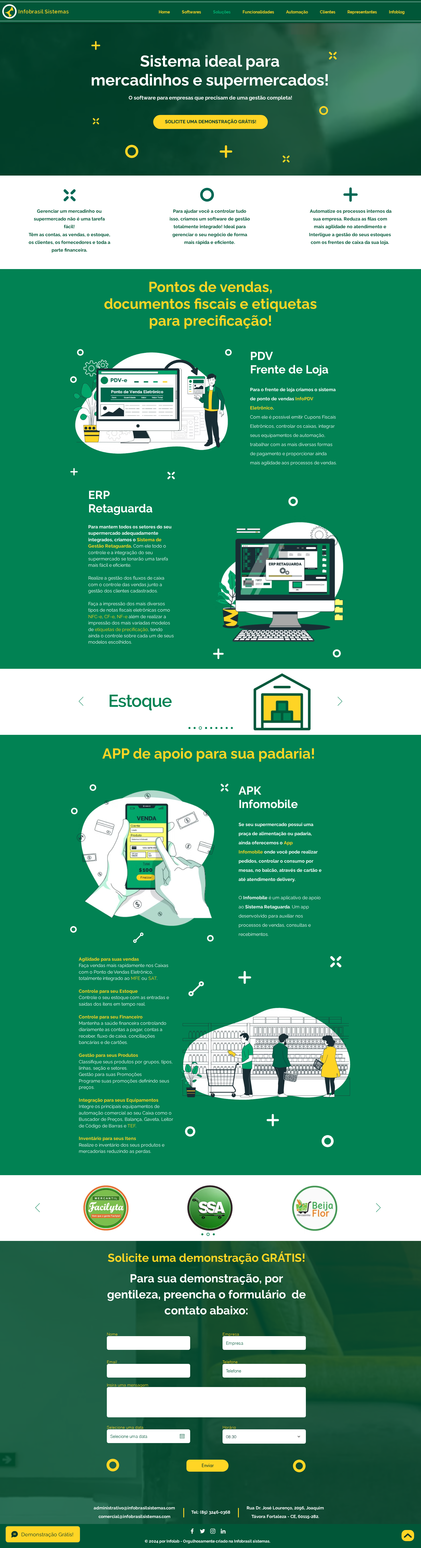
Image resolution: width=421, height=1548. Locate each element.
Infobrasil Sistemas (43, 12)
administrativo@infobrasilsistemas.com (134, 1508)
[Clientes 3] (214, 1234)
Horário (229, 1427)
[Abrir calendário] (182, 1436)
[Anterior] (81, 702)
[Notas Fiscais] (227, 728)
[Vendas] (232, 728)
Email (112, 1362)
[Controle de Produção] (195, 728)
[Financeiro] (205, 728)
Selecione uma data (127, 1427)
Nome (112, 1334)
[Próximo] (340, 702)
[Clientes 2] (209, 1234)
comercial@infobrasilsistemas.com (134, 1516)
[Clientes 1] (202, 1234)
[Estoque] (200, 728)
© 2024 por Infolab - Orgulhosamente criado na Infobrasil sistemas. (207, 1541)
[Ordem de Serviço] (222, 728)
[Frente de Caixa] (211, 728)
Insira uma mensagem (127, 1385)
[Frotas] (216, 728)
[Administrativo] (189, 728)
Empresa (231, 1334)
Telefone (230, 1362)
